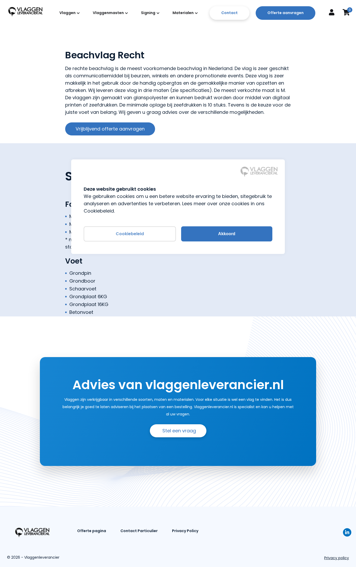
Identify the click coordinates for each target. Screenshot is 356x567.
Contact (229, 12)
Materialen (183, 12)
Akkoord (226, 234)
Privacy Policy (185, 530)
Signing (148, 12)
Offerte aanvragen (285, 12)
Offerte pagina (91, 530)
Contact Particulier (139, 530)
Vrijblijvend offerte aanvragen (110, 129)
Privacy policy (336, 557)
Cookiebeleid (130, 234)
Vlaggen (67, 12)
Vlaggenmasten (108, 12)
